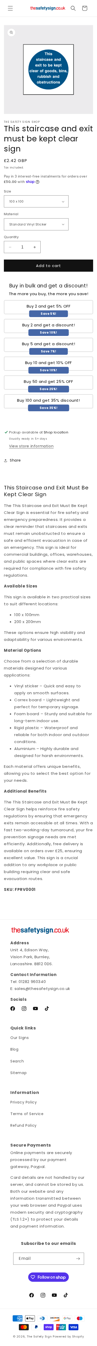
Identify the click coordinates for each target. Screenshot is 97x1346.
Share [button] (15, 460)
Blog (14, 1049)
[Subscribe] (78, 1259)
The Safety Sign (39, 1336)
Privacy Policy (23, 1102)
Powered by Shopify (68, 1336)
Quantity (11, 237)
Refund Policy (23, 1125)
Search (17, 1061)
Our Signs (19, 1037)
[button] (10, 8)
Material (11, 214)
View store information (31, 446)
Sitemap (18, 1072)
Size (7, 191)
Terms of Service (27, 1113)
